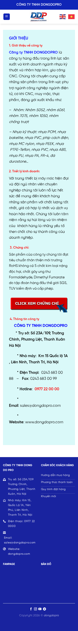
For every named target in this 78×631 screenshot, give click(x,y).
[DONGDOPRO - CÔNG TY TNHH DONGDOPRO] (39, 17)
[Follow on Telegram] (44, 609)
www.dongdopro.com (44, 422)
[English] (62, 16)
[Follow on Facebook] (30, 609)
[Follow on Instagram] (35, 609)
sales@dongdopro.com (40, 406)
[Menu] (6, 16)
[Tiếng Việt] (71, 16)
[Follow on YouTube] (39, 609)
